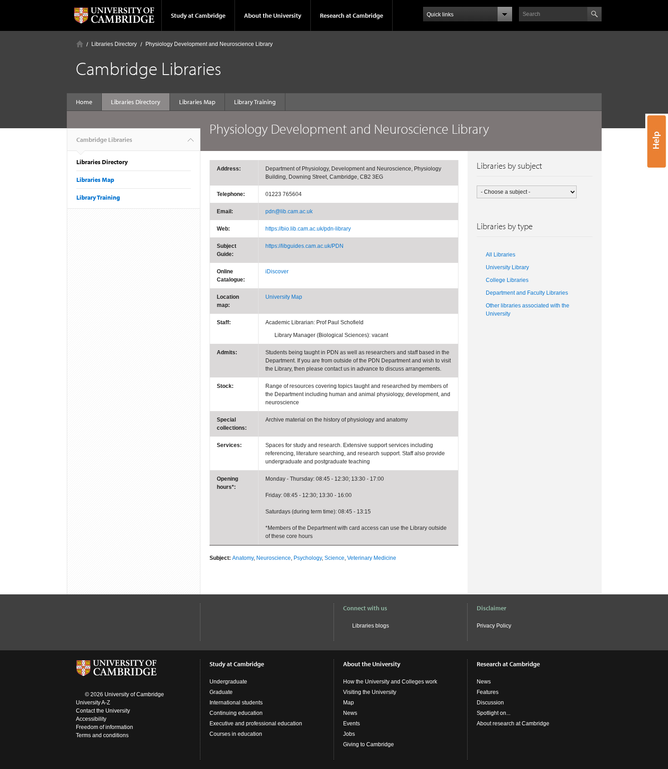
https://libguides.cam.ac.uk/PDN (304, 246)
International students (236, 702)
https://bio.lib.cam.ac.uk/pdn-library (308, 229)
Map (348, 702)
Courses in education (235, 734)
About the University (272, 15)
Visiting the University (369, 692)
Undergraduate (228, 682)
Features (488, 692)
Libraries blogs (370, 626)
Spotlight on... (493, 713)
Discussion (490, 702)
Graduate (221, 692)
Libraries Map (197, 102)
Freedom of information (104, 727)
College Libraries (507, 280)
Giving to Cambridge (368, 744)
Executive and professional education (255, 723)
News (350, 713)
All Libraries (500, 254)
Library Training (255, 102)
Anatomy (243, 558)
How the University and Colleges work (390, 682)
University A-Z (93, 702)
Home (80, 44)
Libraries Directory (114, 44)
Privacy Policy (494, 626)
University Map (283, 297)
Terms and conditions (102, 735)
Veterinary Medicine (371, 558)
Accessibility (91, 719)
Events (351, 723)
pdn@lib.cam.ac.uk (289, 211)
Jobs (349, 734)
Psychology (308, 558)
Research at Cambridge (351, 15)
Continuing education (236, 713)
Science (334, 558)
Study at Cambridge (198, 15)
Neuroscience (273, 558)
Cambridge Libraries (104, 140)
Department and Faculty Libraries (527, 293)
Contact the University (103, 711)
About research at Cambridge (513, 723)
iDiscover (277, 271)
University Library (507, 267)
